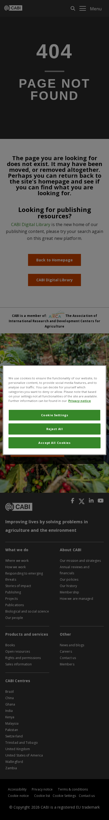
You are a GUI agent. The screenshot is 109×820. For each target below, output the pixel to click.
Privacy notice (79, 401)
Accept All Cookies (54, 443)
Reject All (54, 429)
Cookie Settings (54, 415)
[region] (54, 410)
